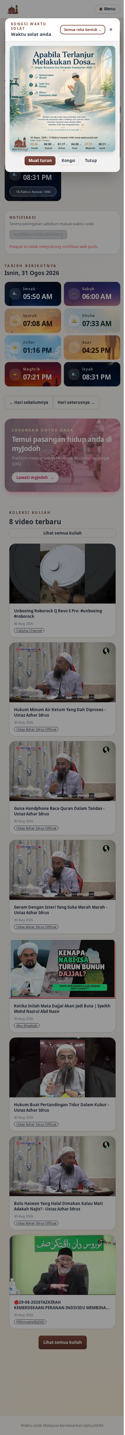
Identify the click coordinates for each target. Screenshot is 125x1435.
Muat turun (37, 156)
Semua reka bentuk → (80, 29)
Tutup (88, 156)
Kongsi (66, 156)
